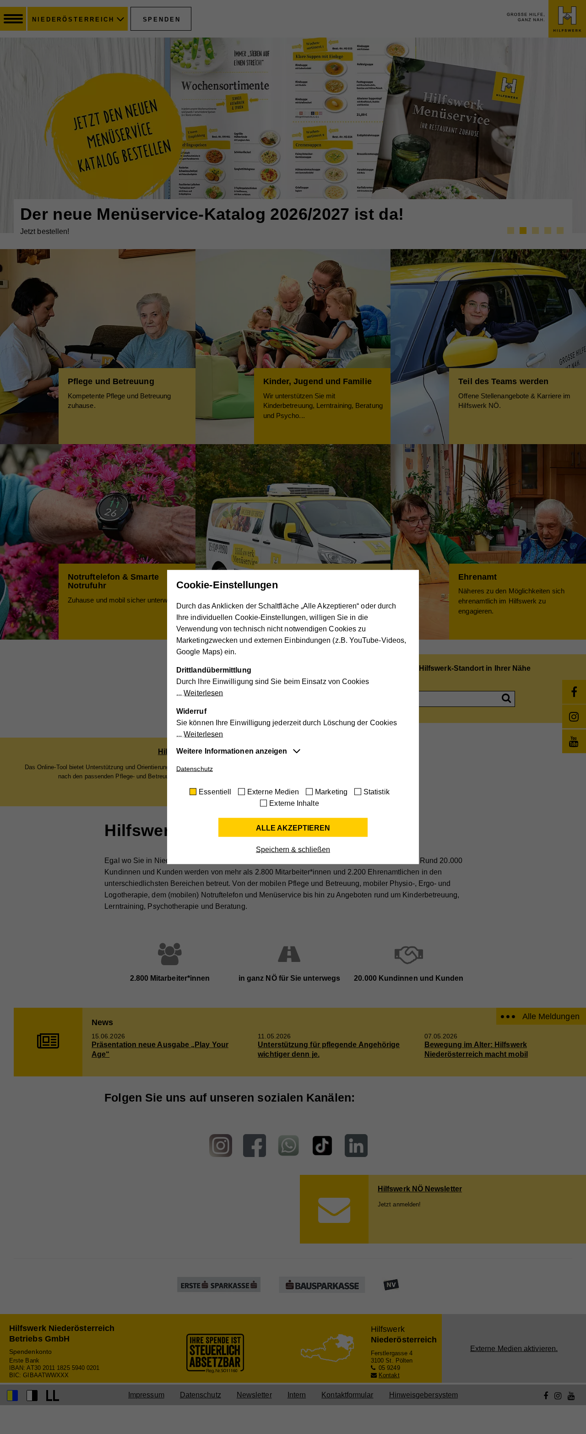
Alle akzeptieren (293, 828)
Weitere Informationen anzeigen (231, 751)
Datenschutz (194, 768)
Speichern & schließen (293, 849)
